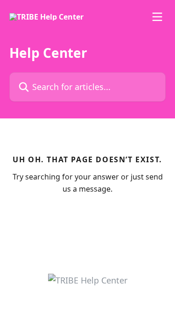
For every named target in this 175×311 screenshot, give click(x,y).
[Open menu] (157, 16)
